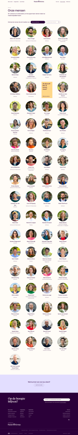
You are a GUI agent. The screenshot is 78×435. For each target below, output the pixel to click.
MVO (29, 416)
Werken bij (68, 1)
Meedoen (22, 413)
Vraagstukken (16, 1)
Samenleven (22, 416)
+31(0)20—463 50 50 (66, 415)
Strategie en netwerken (12, 416)
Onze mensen (62, 1)
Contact (30, 415)
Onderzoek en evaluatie (12, 411)
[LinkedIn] (69, 420)
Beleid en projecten (11, 413)
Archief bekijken (63, 402)
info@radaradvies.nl (66, 416)
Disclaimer (21, 433)
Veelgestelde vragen (24, 430)
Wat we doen (10, 1)
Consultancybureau (42, 430)
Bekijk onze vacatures (46, 96)
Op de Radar (22, 1)
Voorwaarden (31, 433)
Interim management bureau (33, 430)
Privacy (25, 433)
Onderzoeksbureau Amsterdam (52, 430)
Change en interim (11, 415)
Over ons (57, 1)
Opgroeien (22, 411)
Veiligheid (22, 415)
